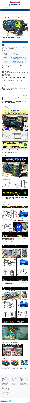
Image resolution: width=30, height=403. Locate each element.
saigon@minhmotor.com (15, 380)
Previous (25, 359)
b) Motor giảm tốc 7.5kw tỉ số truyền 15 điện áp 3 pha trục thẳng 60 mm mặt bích (15, 58)
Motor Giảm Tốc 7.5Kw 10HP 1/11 (23, 369)
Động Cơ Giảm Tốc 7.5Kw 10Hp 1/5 (5, 369)
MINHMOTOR (13, 399)
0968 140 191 (15, 377)
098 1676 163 (26, 377)
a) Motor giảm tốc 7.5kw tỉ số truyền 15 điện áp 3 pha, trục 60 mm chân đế (14, 57)
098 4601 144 (26, 379)
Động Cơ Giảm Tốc (4, 47)
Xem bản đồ (3, 387)
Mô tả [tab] (3, 44)
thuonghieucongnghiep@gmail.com (24, 382)
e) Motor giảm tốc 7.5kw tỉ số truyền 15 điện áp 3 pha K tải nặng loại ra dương (14, 62)
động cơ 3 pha (7, 387)
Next (27, 359)
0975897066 (7, 379)
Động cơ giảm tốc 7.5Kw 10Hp (6, 68)
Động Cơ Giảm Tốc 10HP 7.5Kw (6, 367)
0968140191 (13, 4)
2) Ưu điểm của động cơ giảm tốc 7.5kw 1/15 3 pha (9, 53)
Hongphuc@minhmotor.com (5, 383)
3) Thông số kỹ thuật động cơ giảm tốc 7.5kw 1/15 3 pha (10, 54)
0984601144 (19, 4)
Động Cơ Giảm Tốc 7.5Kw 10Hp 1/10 (14, 369)
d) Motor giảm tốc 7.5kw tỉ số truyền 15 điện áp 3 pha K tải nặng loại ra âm (14, 61)
